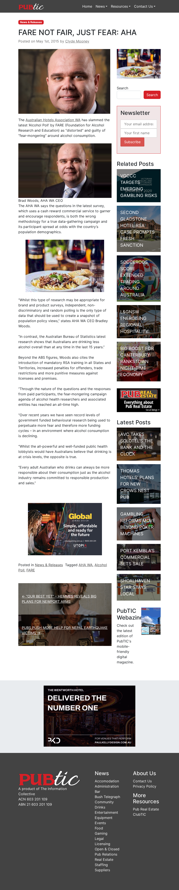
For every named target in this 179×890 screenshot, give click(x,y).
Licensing (102, 844)
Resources (119, 6)
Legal (99, 838)
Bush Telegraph (107, 797)
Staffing (101, 865)
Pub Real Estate (146, 809)
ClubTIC (139, 814)
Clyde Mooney (77, 41)
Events (100, 823)
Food (99, 828)
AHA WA (86, 565)
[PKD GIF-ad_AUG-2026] (89, 715)
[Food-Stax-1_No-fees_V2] (65, 265)
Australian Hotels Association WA (53, 120)
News (100, 6)
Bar (97, 791)
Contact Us (143, 6)
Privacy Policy (144, 786)
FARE (30, 570)
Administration (107, 786)
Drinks (100, 807)
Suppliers (102, 870)
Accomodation (107, 781)
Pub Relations (106, 854)
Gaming (101, 833)
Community (104, 802)
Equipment (103, 817)
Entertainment (106, 812)
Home (87, 6)
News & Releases (31, 22)
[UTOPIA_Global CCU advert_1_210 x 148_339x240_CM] (65, 529)
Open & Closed (107, 849)
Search (122, 88)
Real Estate (104, 859)
